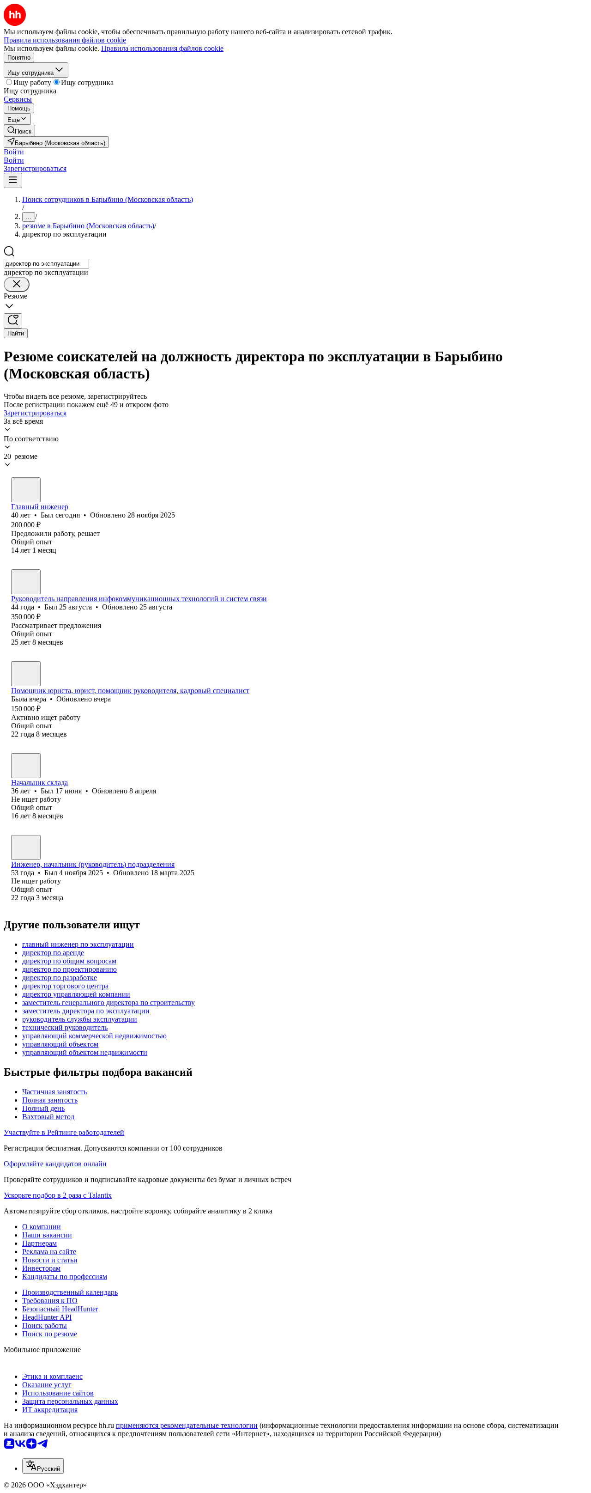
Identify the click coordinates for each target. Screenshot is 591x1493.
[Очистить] (17, 284)
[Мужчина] (26, 489)
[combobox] (46, 263)
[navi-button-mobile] (13, 180)
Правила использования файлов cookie (162, 48)
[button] (14, 152)
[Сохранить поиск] (13, 321)
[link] (19, 130)
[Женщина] (26, 673)
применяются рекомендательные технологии (187, 1425)
